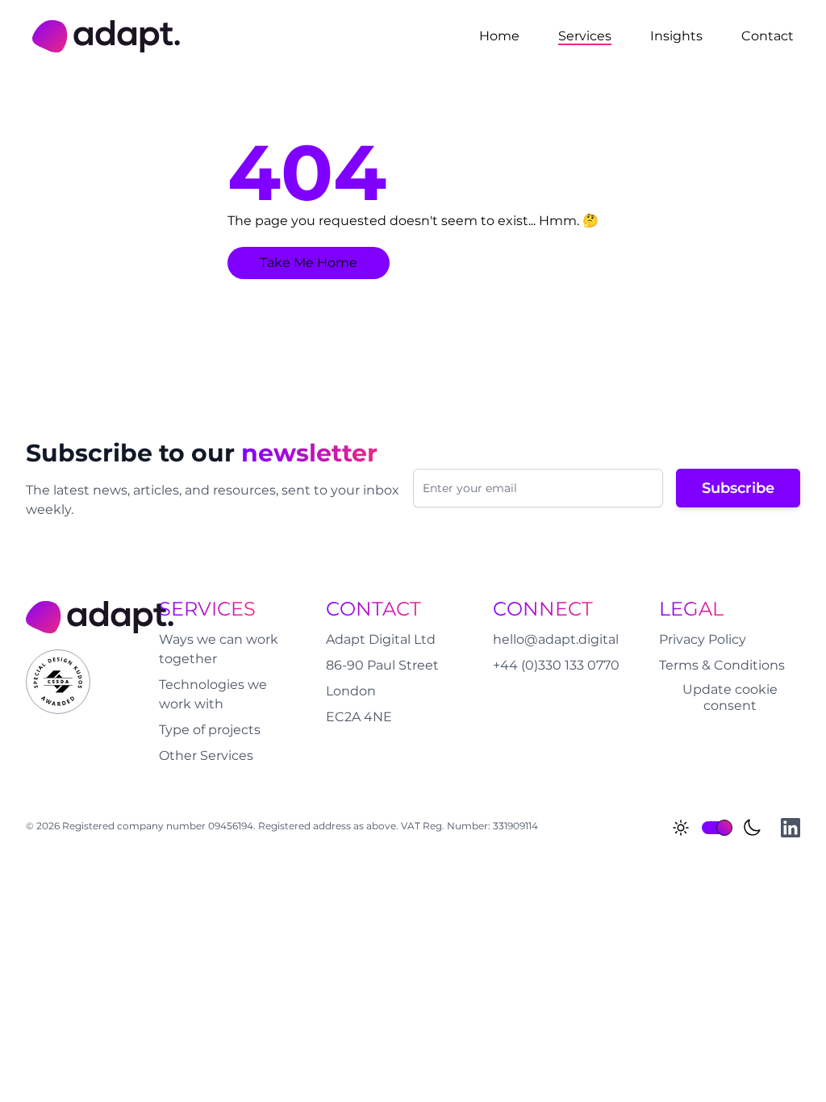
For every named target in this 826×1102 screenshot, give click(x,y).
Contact (767, 36)
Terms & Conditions (722, 665)
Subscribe (738, 488)
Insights (676, 36)
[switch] (716, 828)
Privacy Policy (702, 639)
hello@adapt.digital (556, 639)
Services (584, 36)
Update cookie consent (730, 697)
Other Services (206, 755)
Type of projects (210, 729)
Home (499, 36)
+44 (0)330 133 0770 (556, 665)
